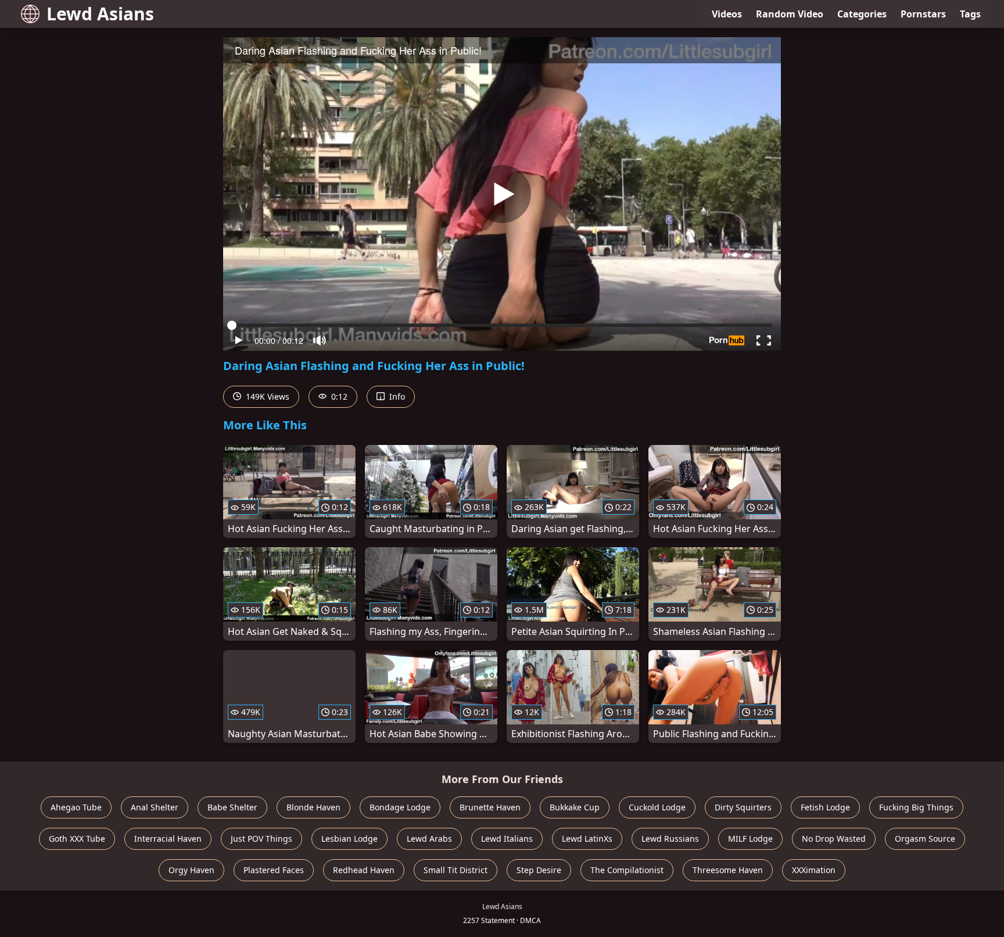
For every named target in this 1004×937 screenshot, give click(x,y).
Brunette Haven (490, 807)
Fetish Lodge (825, 807)
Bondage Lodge (400, 807)
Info (396, 396)
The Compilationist (627, 869)
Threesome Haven (728, 869)
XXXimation (814, 869)
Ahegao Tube (76, 807)
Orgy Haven (191, 869)
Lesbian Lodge (349, 838)
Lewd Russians (670, 838)
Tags (970, 14)
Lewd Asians (100, 14)
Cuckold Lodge (657, 807)
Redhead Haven (364, 869)
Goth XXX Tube (77, 838)
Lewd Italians (507, 838)
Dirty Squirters (743, 807)
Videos (727, 14)
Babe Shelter (232, 807)
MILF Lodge (750, 838)
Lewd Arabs (429, 838)
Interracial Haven (168, 838)
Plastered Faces (273, 869)
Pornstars (923, 14)
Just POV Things (261, 838)
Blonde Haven (313, 807)
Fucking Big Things (916, 807)
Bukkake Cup (575, 807)
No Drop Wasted (834, 838)
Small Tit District (455, 869)
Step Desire (539, 869)
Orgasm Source (925, 838)
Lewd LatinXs (587, 838)
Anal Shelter (154, 807)
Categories (862, 14)
